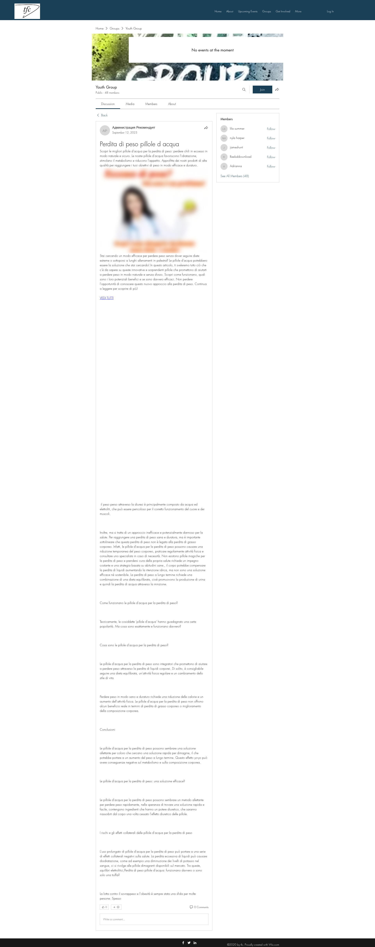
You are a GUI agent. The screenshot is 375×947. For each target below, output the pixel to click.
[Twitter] (189, 943)
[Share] (206, 127)
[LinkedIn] (195, 943)
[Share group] (277, 89)
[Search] (244, 89)
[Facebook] (183, 943)
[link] (108, 104)
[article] (154, 525)
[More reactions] (116, 907)
